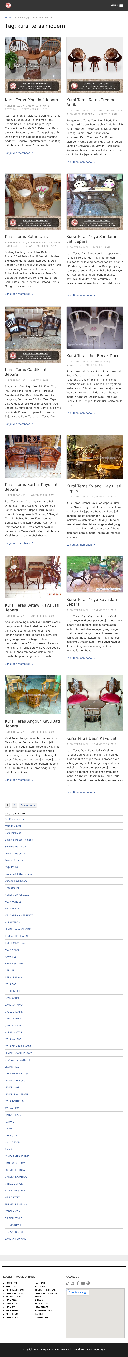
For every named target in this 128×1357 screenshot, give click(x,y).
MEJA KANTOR (13, 1039)
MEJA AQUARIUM (14, 1101)
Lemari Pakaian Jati (15, 853)
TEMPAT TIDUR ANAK (17, 936)
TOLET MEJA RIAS (15, 942)
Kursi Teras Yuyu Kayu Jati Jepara (91, 602)
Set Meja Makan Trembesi (19, 839)
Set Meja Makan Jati (16, 846)
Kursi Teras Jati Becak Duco (93, 355)
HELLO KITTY (12, 1197)
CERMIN (9, 970)
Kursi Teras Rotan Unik (26, 236)
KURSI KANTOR (13, 1032)
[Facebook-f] (78, 1283)
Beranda (9, 17)
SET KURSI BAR (13, 977)
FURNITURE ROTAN (16, 1170)
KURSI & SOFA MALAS (17, 894)
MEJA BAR (10, 984)
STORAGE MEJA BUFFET (18, 1059)
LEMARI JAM (12, 1087)
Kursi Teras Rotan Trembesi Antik (92, 102)
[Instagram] (72, 1283)
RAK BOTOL (11, 1135)
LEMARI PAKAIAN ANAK (18, 929)
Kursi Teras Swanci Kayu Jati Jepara (93, 488)
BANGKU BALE (13, 997)
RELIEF (8, 1128)
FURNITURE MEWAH (16, 1204)
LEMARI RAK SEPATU (16, 1094)
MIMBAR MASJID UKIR (17, 1156)
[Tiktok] (67, 1283)
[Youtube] (83, 1283)
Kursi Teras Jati (15, 105)
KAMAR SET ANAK (15, 963)
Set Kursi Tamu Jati (15, 819)
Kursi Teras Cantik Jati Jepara (26, 372)
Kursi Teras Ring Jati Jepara (31, 99)
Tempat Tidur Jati (14, 860)
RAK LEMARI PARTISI (16, 1073)
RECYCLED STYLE (15, 1231)
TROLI (8, 1149)
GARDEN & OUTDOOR (17, 1176)
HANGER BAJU (13, 1114)
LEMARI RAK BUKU (15, 1080)
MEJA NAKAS (12, 949)
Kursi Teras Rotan (102, 110)
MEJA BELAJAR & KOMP (18, 1046)
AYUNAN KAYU (13, 1108)
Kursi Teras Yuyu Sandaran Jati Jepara (92, 239)
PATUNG (9, 1121)
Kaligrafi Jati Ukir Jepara (18, 874)
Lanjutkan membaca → (19, 153)
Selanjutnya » (28, 805)
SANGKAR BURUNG (15, 1238)
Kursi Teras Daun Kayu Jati (92, 738)
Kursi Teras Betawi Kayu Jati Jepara (32, 607)
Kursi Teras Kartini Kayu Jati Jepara (32, 487)
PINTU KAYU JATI (14, 1018)
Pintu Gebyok (12, 887)
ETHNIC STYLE (13, 1225)
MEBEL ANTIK (12, 1211)
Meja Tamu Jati (13, 825)
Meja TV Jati (11, 867)
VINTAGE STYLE (14, 1183)
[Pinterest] (88, 1283)
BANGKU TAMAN (14, 1004)
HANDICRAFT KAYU (15, 1163)
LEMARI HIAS (12, 1066)
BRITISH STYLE (13, 1218)
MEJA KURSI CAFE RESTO (19, 915)
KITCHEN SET (12, 991)
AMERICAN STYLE (15, 1190)
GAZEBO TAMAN (14, 1011)
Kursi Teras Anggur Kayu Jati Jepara (32, 723)
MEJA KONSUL (13, 901)
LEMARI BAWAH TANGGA (18, 1052)
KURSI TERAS (12, 922)
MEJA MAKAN (12, 908)
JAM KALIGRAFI (13, 1025)
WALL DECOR (12, 1142)
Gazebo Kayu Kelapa (16, 880)
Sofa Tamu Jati (13, 832)
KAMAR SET (11, 956)
